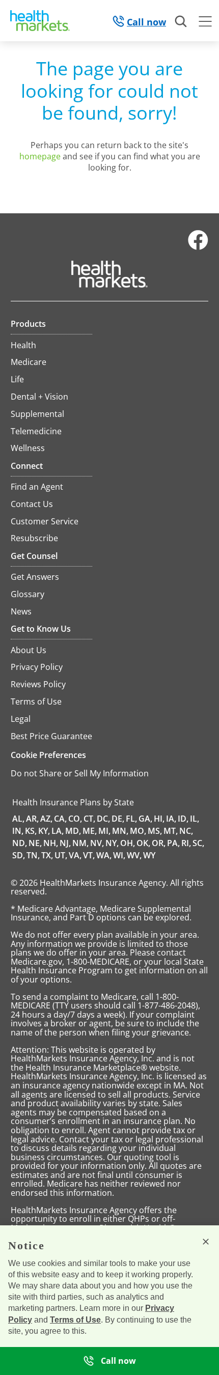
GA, (145, 818)
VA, (75, 855)
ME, (90, 830)
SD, (18, 855)
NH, (50, 843)
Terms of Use (75, 1319)
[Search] (181, 22)
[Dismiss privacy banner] (206, 1242)
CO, (75, 818)
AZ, (46, 818)
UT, (60, 855)
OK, (143, 843)
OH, (127, 843)
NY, (112, 843)
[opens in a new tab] (198, 247)
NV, (97, 843)
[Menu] (205, 23)
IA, (171, 818)
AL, (18, 818)
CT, (89, 818)
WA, (104, 855)
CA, (60, 818)
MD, (73, 830)
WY (149, 855)
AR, (32, 818)
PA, (173, 843)
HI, (159, 818)
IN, (17, 830)
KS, (31, 830)
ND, (19, 843)
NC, (186, 830)
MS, (155, 830)
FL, (131, 818)
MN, (120, 830)
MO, (138, 830)
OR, (159, 843)
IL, (194, 818)
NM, (80, 843)
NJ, (65, 843)
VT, (89, 855)
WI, (119, 855)
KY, (44, 830)
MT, (170, 830)
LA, (57, 830)
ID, (183, 818)
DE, (118, 818)
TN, (33, 855)
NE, (35, 843)
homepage (40, 156)
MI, (104, 830)
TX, (47, 855)
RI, (186, 843)
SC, (198, 843)
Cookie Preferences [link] (48, 755)
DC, (103, 818)
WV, (134, 855)
